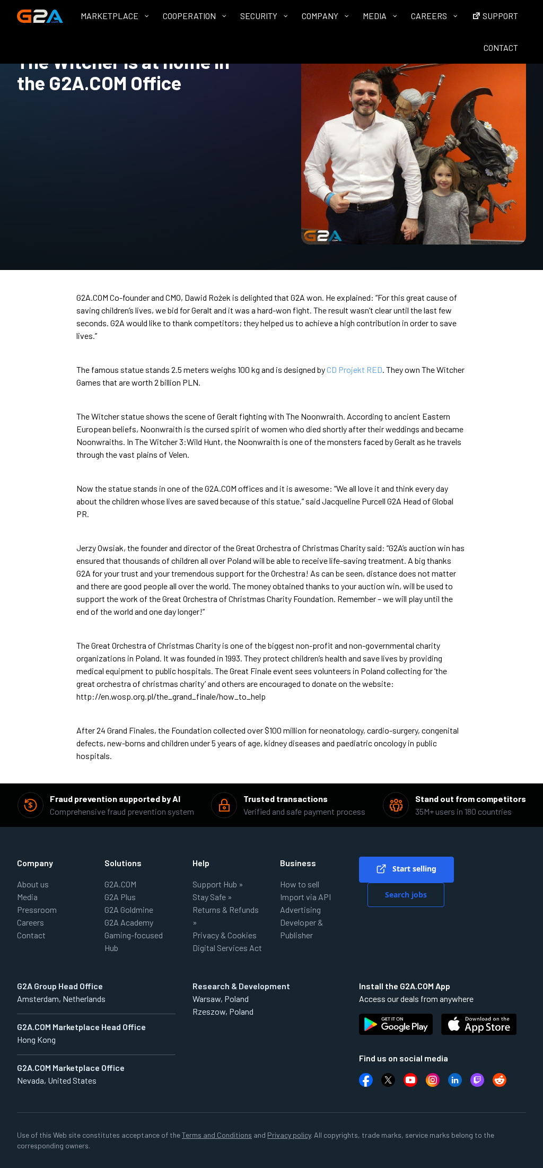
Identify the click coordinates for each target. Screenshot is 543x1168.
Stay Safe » (212, 897)
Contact (31, 935)
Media (27, 897)
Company (35, 863)
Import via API (305, 897)
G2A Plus (120, 897)
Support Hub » (217, 884)
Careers (30, 922)
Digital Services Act (227, 948)
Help (200, 863)
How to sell (299, 884)
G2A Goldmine (128, 909)
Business (298, 863)
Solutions (123, 863)
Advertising (300, 909)
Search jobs (406, 895)
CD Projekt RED (354, 369)
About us (33, 884)
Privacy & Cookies (224, 935)
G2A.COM (120, 884)
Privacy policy (289, 1134)
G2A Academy (128, 922)
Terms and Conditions (217, 1134)
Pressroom (37, 909)
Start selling (413, 869)
